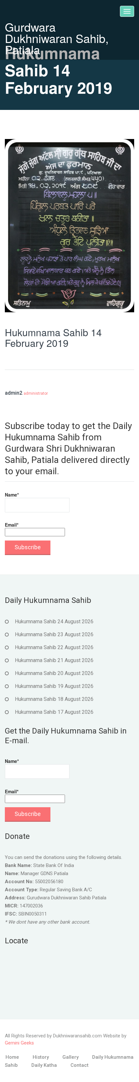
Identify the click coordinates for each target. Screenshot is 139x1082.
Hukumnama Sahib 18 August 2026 (54, 699)
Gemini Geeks (19, 1043)
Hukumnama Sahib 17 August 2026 (54, 712)
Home (12, 1057)
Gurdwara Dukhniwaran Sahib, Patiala (57, 38)
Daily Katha (44, 1065)
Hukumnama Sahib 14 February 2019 (53, 337)
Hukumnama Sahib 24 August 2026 (54, 621)
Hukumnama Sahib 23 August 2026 (54, 634)
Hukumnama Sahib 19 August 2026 (54, 686)
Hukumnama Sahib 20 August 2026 (54, 673)
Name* (12, 494)
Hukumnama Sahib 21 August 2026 (54, 660)
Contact (79, 1065)
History (41, 1057)
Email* (11, 524)
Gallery (70, 1057)
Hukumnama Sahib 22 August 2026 (54, 647)
